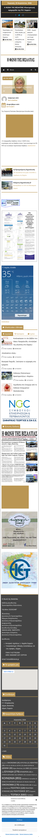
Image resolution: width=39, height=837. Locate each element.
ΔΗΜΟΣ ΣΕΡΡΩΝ (29, 765)
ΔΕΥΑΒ (14, 765)
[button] (36, 800)
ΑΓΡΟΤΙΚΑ (25, 763)
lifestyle (4, 762)
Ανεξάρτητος (6, 700)
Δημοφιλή (8, 334)
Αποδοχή (19, 820)
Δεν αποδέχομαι (19, 825)
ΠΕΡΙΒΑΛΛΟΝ (25, 785)
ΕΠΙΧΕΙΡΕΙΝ (26, 772)
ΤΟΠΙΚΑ (19, 794)
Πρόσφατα (20, 334)
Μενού (12, 70)
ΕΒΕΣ (29, 768)
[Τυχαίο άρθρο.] (31, 69)
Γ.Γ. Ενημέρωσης (8, 703)
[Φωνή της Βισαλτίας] (4, 70)
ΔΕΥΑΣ (20, 765)
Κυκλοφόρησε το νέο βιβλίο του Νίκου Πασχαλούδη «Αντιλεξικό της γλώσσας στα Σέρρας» (25, 342)
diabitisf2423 (31, 146)
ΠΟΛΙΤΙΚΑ (7, 788)
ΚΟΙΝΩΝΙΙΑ (25, 778)
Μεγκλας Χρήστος (30, 781)
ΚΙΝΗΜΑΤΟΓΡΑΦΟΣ (31, 774)
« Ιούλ (4, 751)
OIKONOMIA (13, 763)
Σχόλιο (32, 334)
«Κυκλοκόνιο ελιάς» (9, 353)
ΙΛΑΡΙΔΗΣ (21, 775)
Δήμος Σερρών (7, 708)
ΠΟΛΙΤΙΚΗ (18, 788)
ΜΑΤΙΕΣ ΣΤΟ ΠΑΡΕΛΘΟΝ (9, 781)
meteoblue (5, 322)
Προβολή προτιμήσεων (19, 830)
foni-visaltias (12, 100)
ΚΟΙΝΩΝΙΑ (11, 778)
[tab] (7, 334)
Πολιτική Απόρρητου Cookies (12, 834)
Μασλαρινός (20, 781)
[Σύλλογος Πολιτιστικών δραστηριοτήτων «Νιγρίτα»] (7, 379)
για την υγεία (7, 78)
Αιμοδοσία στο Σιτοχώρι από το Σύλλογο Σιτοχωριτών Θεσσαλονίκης (25, 388)
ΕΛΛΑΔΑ (11, 771)
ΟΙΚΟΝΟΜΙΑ (10, 785)
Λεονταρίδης (33, 778)
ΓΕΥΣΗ (7, 765)
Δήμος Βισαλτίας (8, 706)
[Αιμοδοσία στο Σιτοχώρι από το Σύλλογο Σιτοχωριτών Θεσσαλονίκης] (7, 391)
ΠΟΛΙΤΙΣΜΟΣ (21, 791)
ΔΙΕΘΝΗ (7, 768)
